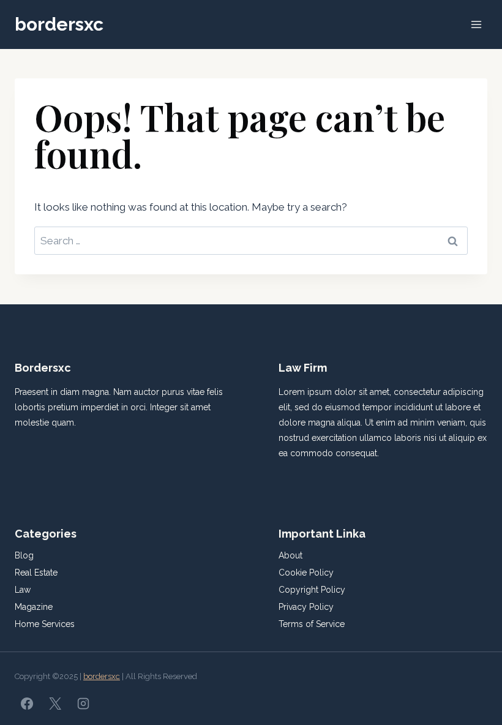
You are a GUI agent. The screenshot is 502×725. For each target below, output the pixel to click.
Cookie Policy (306, 572)
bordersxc (101, 676)
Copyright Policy (312, 590)
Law (23, 590)
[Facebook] (27, 703)
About (290, 555)
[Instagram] (83, 703)
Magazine (34, 607)
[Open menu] (476, 24)
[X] (55, 703)
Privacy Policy (306, 607)
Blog (24, 555)
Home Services (45, 624)
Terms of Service (312, 624)
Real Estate (36, 572)
